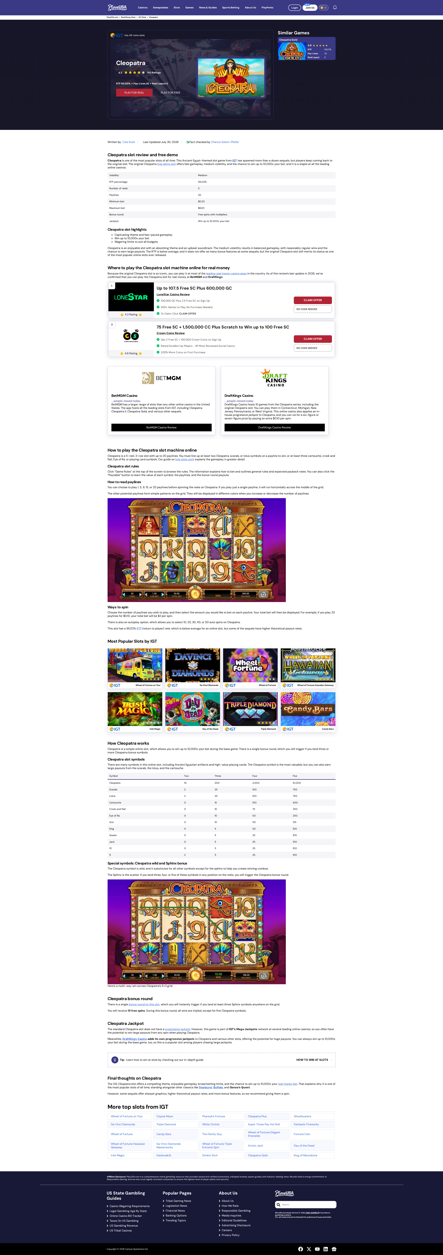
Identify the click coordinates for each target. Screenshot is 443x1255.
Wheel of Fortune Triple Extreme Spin (217, 1145)
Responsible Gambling (236, 1210)
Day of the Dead (304, 1145)
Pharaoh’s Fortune (213, 1116)
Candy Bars (163, 1134)
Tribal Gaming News (178, 1201)
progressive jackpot (177, 1029)
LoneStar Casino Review (173, 294)
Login (294, 7)
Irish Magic (118, 1155)
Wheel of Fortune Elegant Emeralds (264, 1134)
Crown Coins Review (171, 333)
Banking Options (176, 1215)
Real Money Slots (128, 17)
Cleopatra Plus (257, 1116)
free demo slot (166, 164)
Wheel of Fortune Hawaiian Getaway (128, 1145)
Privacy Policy (231, 1235)
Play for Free (135, 669)
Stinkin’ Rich (210, 1155)
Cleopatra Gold (288, 39)
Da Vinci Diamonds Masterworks (168, 1145)
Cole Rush (128, 142)
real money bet (287, 1084)
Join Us (310, 7)
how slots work (184, 459)
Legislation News (176, 1206)
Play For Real (134, 92)
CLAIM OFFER (313, 300)
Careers (227, 1230)
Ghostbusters (302, 1116)
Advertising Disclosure (236, 1225)
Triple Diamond (166, 1124)
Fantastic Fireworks (306, 1124)
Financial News (175, 1210)
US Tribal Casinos (121, 1230)
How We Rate (230, 1206)
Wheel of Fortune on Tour (127, 1116)
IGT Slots (142, 17)
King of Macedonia (305, 1155)
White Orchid (210, 1124)
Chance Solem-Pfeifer (225, 142)
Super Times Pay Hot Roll (264, 1124)
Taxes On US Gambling (124, 1221)
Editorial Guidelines (234, 1220)
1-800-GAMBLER (311, 1213)
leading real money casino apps (226, 273)
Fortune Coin (302, 1134)
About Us (228, 1201)
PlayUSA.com (112, 17)
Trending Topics (176, 1220)
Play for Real (135, 661)
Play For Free (170, 92)
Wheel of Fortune (122, 1134)
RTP (139, 628)
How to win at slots (312, 1060)
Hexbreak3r (163, 1155)
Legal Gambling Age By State (128, 1211)
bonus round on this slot (144, 1004)
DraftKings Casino (134, 1039)
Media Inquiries (231, 1215)
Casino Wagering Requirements (130, 1206)
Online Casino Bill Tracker (126, 1216)
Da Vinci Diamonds (123, 1124)
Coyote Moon (164, 1116)
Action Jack (255, 1145)
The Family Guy (212, 1134)
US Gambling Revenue (124, 1225)
